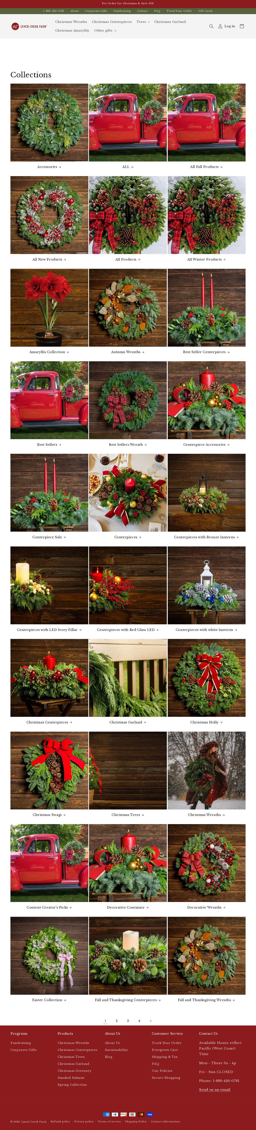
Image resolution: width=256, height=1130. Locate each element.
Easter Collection (47, 1000)
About (74, 11)
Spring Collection (72, 1085)
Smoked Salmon (71, 1078)
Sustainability (116, 1050)
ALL (126, 167)
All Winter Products (204, 259)
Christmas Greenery (74, 1071)
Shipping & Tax (164, 1057)
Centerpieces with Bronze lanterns (204, 537)
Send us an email (214, 1089)
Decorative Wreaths (204, 907)
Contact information (165, 1121)
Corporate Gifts (96, 11)
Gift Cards (205, 11)
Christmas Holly (204, 722)
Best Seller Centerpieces (204, 352)
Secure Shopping (166, 1078)
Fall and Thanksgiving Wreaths (204, 1000)
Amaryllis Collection (47, 352)
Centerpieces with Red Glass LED (126, 630)
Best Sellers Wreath (126, 445)
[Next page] (150, 1020)
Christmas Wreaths (204, 815)
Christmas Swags (47, 815)
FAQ (157, 11)
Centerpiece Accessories (204, 445)
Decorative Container (126, 907)
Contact (142, 11)
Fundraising (122, 11)
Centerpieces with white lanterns (204, 630)
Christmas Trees (126, 815)
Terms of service (109, 1121)
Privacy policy (84, 1121)
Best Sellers (47, 445)
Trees (141, 22)
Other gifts (103, 30)
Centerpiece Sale (47, 537)
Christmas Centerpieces (47, 722)
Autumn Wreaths (125, 352)
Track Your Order (179, 11)
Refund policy (60, 1121)
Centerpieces (125, 537)
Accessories (47, 167)
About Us (112, 1043)
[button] (143, 22)
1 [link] (105, 1021)
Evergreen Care (165, 1050)
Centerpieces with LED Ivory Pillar (47, 630)
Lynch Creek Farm (34, 1121)
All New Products (47, 259)
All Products (126, 259)
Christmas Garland (126, 722)
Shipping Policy (136, 1121)
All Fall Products (204, 167)
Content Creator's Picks (47, 907)
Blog (108, 1057)
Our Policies (162, 1071)
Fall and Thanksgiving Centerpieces (126, 1000)
